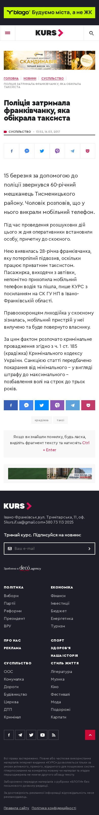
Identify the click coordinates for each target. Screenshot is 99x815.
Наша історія (64, 656)
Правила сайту (16, 808)
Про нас (12, 640)
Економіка (62, 587)
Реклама (12, 648)
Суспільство (20, 131)
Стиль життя (65, 663)
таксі (60, 420)
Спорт (57, 640)
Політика (13, 587)
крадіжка (41, 420)
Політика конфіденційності (54, 808)
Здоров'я (61, 648)
